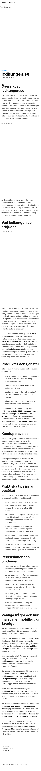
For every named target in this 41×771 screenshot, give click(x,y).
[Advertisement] (20, 36)
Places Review (8, 3)
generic (5, 70)
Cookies (6, 746)
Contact (6, 750)
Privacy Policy (8, 748)
